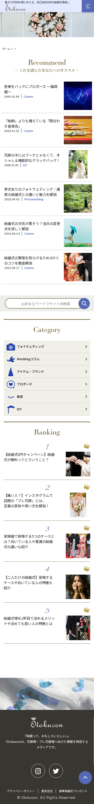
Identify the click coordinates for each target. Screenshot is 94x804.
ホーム (6, 48)
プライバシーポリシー (21, 791)
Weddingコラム (28, 359)
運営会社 (47, 791)
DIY (19, 409)
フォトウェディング (30, 346)
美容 (20, 396)
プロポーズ (24, 384)
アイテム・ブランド (30, 371)
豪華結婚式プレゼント (73, 791)
